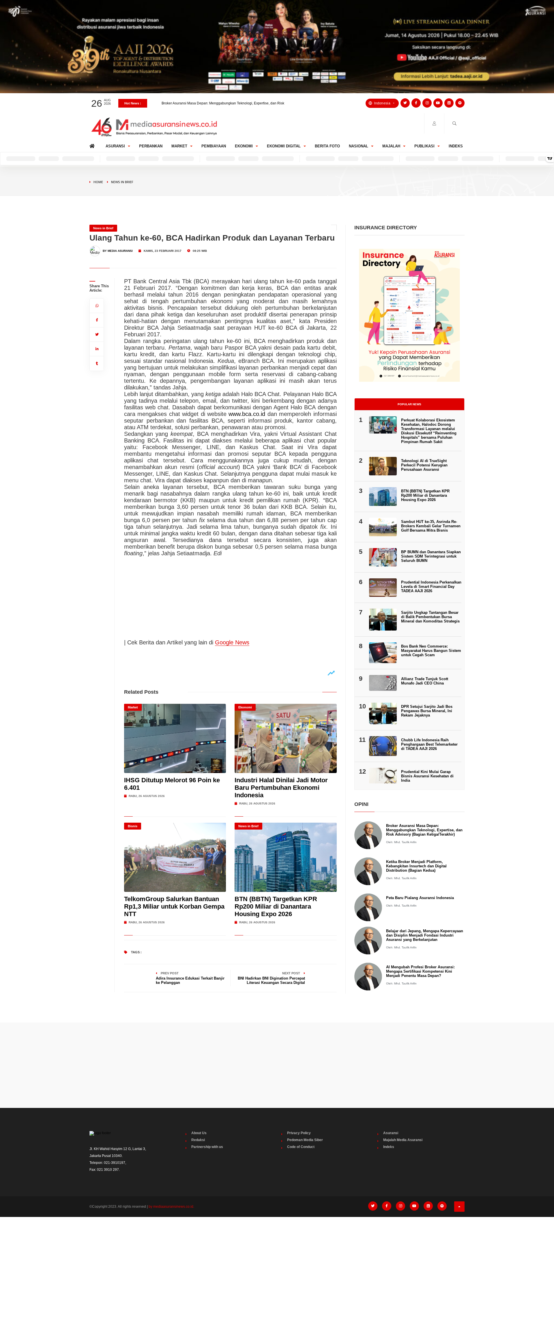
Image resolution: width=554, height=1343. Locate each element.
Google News (232, 642)
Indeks (456, 146)
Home (93, 144)
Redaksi (198, 1140)
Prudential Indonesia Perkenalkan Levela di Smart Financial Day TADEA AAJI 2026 (431, 586)
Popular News (409, 404)
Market (179, 146)
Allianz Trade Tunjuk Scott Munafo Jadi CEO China (424, 681)
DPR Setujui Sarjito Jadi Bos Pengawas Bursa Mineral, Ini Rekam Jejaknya (426, 710)
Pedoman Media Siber (305, 1140)
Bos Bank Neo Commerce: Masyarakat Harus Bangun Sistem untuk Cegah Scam (431, 650)
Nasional (358, 146)
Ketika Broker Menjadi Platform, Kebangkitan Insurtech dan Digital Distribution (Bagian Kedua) (416, 866)
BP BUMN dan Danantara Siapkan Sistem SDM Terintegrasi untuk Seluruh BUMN (431, 556)
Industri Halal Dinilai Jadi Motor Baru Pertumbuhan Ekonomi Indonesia (281, 787)
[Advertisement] (277, 1065)
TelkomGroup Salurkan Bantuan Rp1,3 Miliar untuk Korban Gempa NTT (174, 906)
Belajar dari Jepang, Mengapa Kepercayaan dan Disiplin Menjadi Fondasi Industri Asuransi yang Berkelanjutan (424, 935)
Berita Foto (327, 146)
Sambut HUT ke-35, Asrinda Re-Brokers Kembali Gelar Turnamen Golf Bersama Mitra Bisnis (431, 525)
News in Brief (122, 182)
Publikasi (424, 146)
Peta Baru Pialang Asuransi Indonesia (420, 898)
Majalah (391, 146)
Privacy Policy (299, 1133)
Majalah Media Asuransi (402, 1140)
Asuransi (115, 146)
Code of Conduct (301, 1147)
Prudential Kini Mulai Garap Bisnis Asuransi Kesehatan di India (427, 776)
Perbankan (150, 146)
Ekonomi (244, 146)
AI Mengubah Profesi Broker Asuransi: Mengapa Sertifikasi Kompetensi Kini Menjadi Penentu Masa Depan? (420, 971)
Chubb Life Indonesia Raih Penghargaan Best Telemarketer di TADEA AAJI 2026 (429, 744)
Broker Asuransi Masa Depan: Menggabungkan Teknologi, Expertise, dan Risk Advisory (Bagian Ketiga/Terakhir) (424, 830)
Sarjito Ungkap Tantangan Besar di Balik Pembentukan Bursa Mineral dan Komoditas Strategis (430, 616)
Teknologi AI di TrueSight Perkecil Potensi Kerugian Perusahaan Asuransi (424, 465)
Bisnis (132, 826)
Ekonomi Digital (284, 146)
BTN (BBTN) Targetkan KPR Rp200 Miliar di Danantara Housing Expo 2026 (276, 906)
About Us (199, 1133)
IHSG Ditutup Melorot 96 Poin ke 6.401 (192, 103)
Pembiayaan (213, 146)
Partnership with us (207, 1147)
